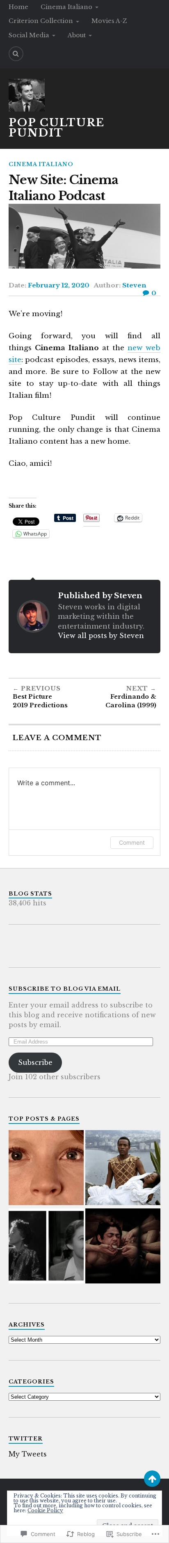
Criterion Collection (41, 21)
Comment (132, 842)
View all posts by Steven (101, 635)
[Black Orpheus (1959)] (122, 1168)
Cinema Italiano (66, 7)
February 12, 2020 (58, 285)
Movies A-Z (109, 21)
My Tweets (28, 1454)
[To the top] (152, 1478)
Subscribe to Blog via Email (65, 989)
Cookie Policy (45, 1510)
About (77, 35)
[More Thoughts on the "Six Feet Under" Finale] (46, 1168)
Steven (134, 285)
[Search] (16, 53)
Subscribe (35, 1062)
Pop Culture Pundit (57, 128)
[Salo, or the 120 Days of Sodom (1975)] (122, 1246)
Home (18, 7)
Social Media (29, 35)
